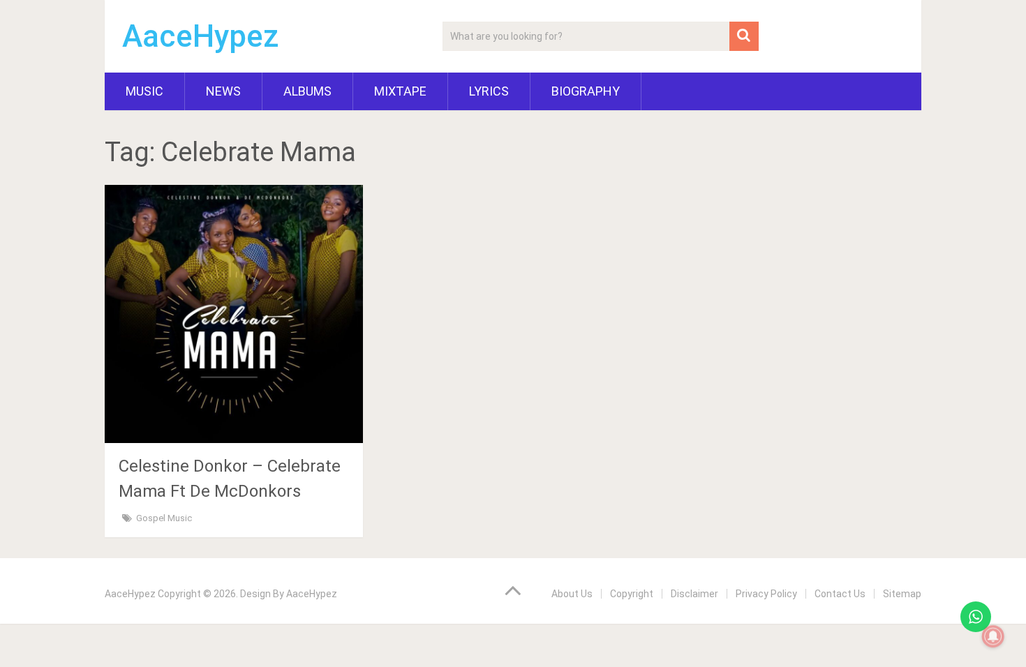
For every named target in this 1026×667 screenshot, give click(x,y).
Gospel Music (164, 518)
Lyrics (489, 91)
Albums (307, 91)
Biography (585, 91)
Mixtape (400, 91)
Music (144, 91)
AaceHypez (200, 36)
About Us (572, 593)
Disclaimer (694, 593)
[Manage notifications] (993, 636)
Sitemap (902, 593)
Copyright (631, 593)
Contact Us (840, 593)
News (223, 91)
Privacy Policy (766, 593)
